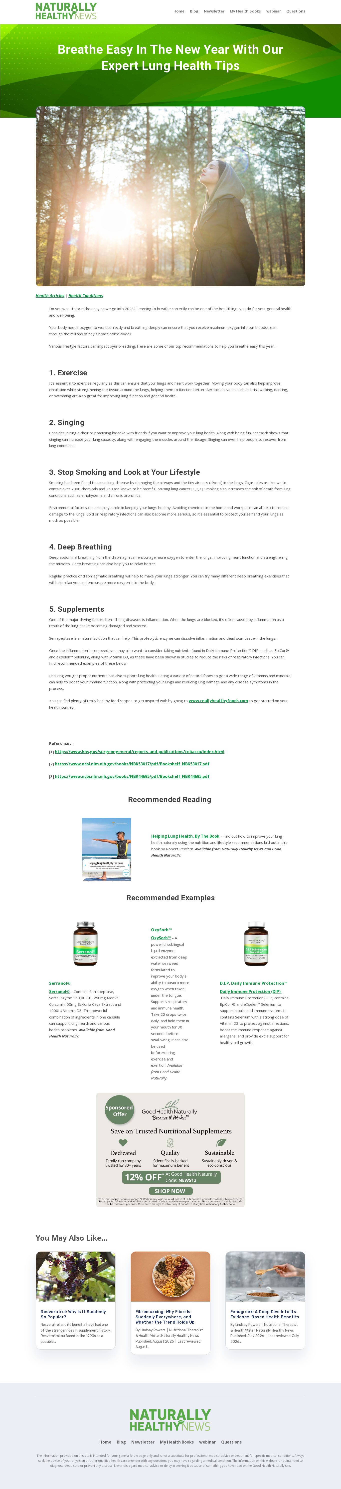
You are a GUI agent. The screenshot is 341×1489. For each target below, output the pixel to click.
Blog (194, 10)
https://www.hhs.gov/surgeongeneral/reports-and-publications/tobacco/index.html (139, 751)
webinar (273, 10)
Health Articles (50, 295)
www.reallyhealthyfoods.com (218, 700)
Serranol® (60, 983)
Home (178, 10)
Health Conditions (85, 295)
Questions (295, 10)
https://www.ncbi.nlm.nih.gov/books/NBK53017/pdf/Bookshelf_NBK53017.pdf (132, 764)
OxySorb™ (161, 930)
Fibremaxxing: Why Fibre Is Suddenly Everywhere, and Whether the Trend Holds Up (165, 1317)
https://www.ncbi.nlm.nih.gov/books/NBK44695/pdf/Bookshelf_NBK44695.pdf (132, 776)
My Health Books (245, 10)
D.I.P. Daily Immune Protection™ (254, 983)
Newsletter (214, 10)
